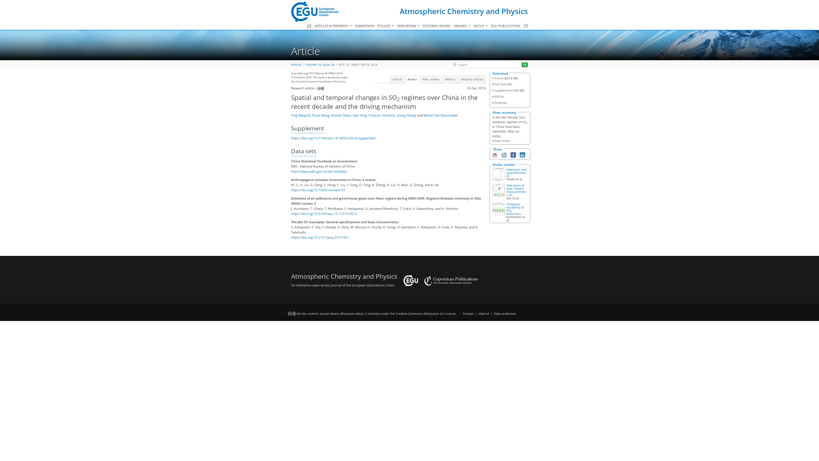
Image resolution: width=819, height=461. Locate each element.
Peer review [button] (407, 26)
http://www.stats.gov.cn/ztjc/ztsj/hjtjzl (319, 171)
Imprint (484, 314)
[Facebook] (513, 155)
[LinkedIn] (522, 155)
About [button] (479, 26)
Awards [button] (461, 26)
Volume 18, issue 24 (320, 65)
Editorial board (436, 26)
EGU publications (505, 26)
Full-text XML (503, 84)
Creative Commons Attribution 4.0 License (426, 314)
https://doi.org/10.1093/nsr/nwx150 (318, 190)
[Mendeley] (495, 155)
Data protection (505, 314)
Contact (468, 314)
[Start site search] (525, 65)
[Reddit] (504, 155)
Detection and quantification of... (516, 173)
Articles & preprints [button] (332, 26)
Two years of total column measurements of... (516, 190)
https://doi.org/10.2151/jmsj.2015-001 (320, 237)
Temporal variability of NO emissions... (515, 209)
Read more (502, 141)
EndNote (500, 103)
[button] (454, 65)
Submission (364, 26)
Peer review (431, 79)
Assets (412, 79)
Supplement (503, 90)
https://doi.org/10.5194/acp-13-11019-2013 (324, 214)
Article (397, 79)
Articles (296, 65)
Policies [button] (384, 26)
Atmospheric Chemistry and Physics (464, 11)
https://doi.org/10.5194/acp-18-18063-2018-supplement (333, 138)
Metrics (450, 79)
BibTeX (499, 97)
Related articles (472, 79)
